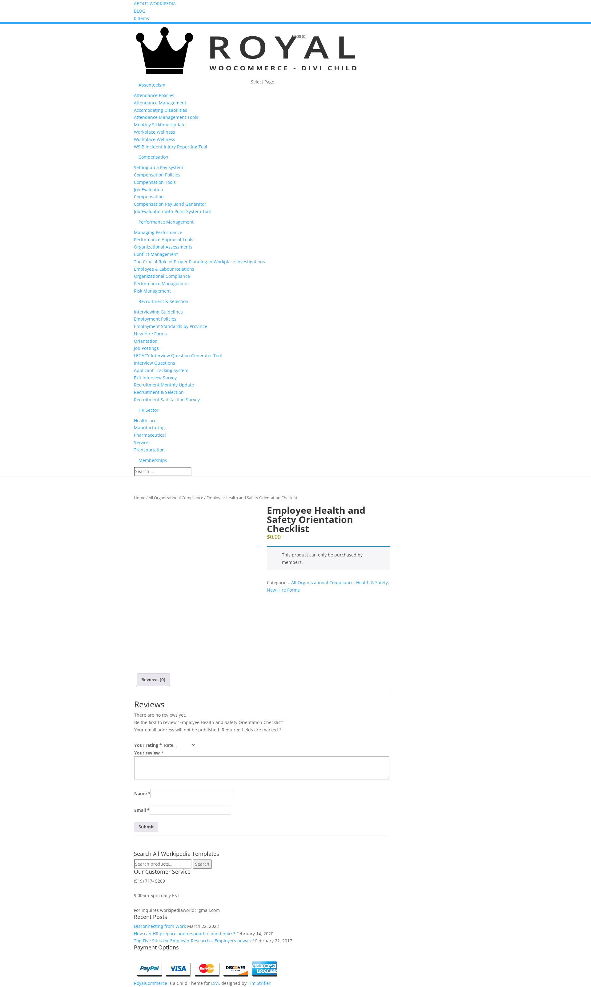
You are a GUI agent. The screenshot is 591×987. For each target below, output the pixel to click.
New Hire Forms (150, 334)
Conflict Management (156, 254)
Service (141, 442)
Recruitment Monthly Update (164, 385)
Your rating (148, 745)
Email (142, 810)
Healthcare (145, 420)
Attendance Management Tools (166, 117)
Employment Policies (155, 319)
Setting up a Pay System (158, 167)
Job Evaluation (148, 189)
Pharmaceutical (150, 435)
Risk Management (152, 291)
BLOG (139, 11)
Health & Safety (372, 582)
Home (139, 497)
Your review (148, 753)
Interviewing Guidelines (158, 312)
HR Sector (149, 410)
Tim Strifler (259, 983)
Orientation (146, 341)
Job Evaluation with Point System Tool (172, 211)
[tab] (153, 679)
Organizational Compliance (162, 276)
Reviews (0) (153, 679)
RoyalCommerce (150, 983)
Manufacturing (149, 428)
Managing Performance (158, 232)
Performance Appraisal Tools (163, 239)
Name (142, 793)
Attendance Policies (154, 95)
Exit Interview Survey (155, 378)
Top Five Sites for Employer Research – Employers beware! (194, 941)
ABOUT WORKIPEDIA (155, 3)
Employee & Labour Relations (164, 269)
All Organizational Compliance (176, 497)
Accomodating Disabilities (160, 110)
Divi (215, 983)
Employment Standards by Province (170, 326)
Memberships (153, 460)
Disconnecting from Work (160, 926)
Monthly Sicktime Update (160, 124)
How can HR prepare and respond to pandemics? (184, 933)
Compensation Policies (157, 175)
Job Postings (146, 348)
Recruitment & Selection (163, 301)
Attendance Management (160, 103)
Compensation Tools (155, 182)
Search (202, 864)
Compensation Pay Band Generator (170, 204)
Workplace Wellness (154, 132)
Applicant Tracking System (161, 370)
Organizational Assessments (163, 247)
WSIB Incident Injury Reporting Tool (170, 147)
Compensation (153, 157)
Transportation (149, 450)
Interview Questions (154, 363)
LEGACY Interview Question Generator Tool (178, 355)
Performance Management (166, 222)
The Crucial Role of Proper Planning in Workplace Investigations (199, 262)
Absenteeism (152, 85)
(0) (299, 36)
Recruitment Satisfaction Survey (167, 399)
